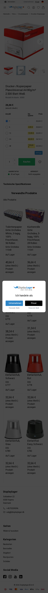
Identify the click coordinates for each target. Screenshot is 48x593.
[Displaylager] (23, 288)
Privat (34, 303)
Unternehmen (15, 303)
